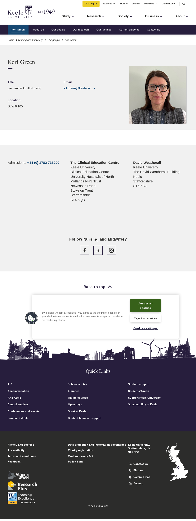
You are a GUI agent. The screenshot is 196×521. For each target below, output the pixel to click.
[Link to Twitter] (98, 250)
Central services (18, 404)
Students (107, 3)
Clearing (89, 3)
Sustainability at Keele (142, 404)
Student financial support (84, 418)
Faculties (149, 3)
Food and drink (18, 418)
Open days (75, 404)
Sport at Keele (77, 411)
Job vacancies (77, 384)
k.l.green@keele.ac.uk (79, 88)
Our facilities (103, 29)
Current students (129, 29)
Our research (81, 29)
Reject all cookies (145, 318)
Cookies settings (145, 328)
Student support (138, 384)
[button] (183, 4)
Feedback (14, 461)
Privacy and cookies (21, 444)
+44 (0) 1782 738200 (43, 163)
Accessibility (16, 450)
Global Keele (169, 3)
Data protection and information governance (97, 444)
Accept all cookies (145, 305)
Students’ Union (138, 390)
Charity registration (80, 450)
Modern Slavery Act (80, 456)
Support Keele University (144, 397)
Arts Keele (14, 397)
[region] (105, 317)
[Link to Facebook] (84, 250)
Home (11, 40)
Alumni (136, 3)
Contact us (153, 29)
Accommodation (18, 390)
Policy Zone (75, 461)
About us (38, 29)
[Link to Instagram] (111, 250)
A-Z (10, 384)
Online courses (78, 397)
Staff (122, 3)
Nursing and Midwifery (30, 40)
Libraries (73, 390)
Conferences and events (24, 411)
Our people (58, 29)
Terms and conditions (22, 456)
